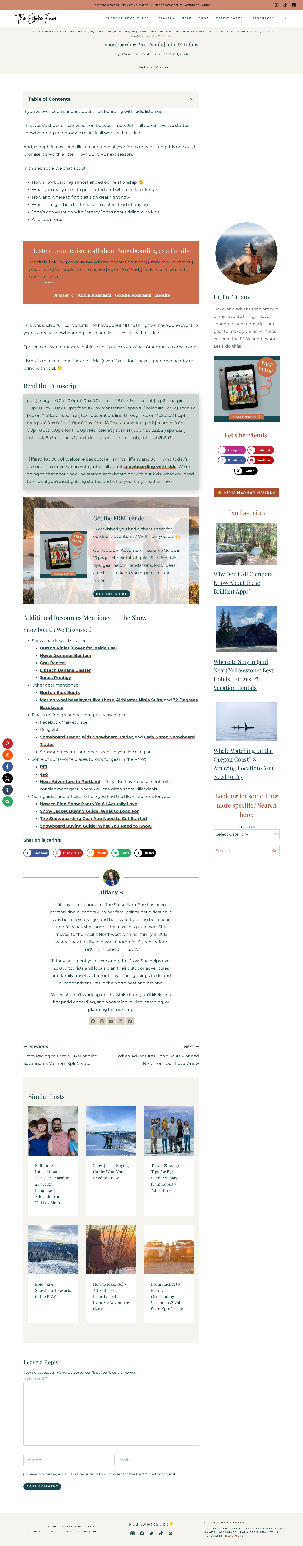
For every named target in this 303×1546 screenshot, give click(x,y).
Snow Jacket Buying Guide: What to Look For (89, 811)
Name (33, 1460)
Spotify (162, 295)
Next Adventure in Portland (70, 781)
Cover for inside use (94, 647)
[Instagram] (276, 5)
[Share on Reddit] (7, 755)
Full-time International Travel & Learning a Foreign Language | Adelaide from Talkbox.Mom (52, 1184)
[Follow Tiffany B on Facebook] (93, 1021)
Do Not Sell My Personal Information (62, 1531)
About (53, 1526)
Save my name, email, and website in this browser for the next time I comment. (102, 1474)
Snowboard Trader (60, 737)
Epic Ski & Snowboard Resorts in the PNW (53, 1290)
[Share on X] (7, 778)
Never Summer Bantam (65, 655)
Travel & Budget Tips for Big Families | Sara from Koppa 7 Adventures (166, 1178)
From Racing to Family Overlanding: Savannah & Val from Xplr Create (60, 1055)
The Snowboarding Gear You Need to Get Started (93, 818)
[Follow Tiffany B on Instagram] (102, 1021)
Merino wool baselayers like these (77, 699)
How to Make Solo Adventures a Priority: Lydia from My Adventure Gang (111, 1296)
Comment (35, 1378)
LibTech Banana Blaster (65, 670)
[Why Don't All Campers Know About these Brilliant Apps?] (247, 544)
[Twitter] (151, 1533)
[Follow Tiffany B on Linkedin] (120, 1021)
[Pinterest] (294, 5)
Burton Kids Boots (60, 692)
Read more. (165, 36)
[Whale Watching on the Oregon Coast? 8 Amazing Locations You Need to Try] (247, 721)
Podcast (162, 67)
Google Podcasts (133, 295)
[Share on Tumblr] (7, 790)
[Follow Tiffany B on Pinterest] (130, 1021)
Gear (187, 18)
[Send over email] (7, 801)
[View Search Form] (285, 18)
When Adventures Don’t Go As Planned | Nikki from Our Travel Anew (158, 1055)
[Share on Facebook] (7, 767)
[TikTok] (285, 5)
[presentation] (53, 1131)
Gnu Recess (53, 662)
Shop (204, 18)
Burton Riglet (54, 647)
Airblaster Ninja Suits (139, 699)
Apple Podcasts (95, 295)
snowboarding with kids (149, 466)
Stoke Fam (142, 67)
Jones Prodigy (55, 677)
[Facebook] (142, 1533)
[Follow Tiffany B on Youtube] (111, 1021)
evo (44, 774)
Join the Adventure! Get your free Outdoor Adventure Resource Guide (151, 5)
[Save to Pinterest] (7, 743)
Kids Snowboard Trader (107, 737)
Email (123, 1460)
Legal (91, 1526)
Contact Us (72, 1526)
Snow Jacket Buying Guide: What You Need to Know (111, 1171)
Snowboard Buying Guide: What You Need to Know (96, 826)
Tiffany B (127, 54)
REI (43, 766)
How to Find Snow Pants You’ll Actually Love (88, 803)
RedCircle (48, 283)
